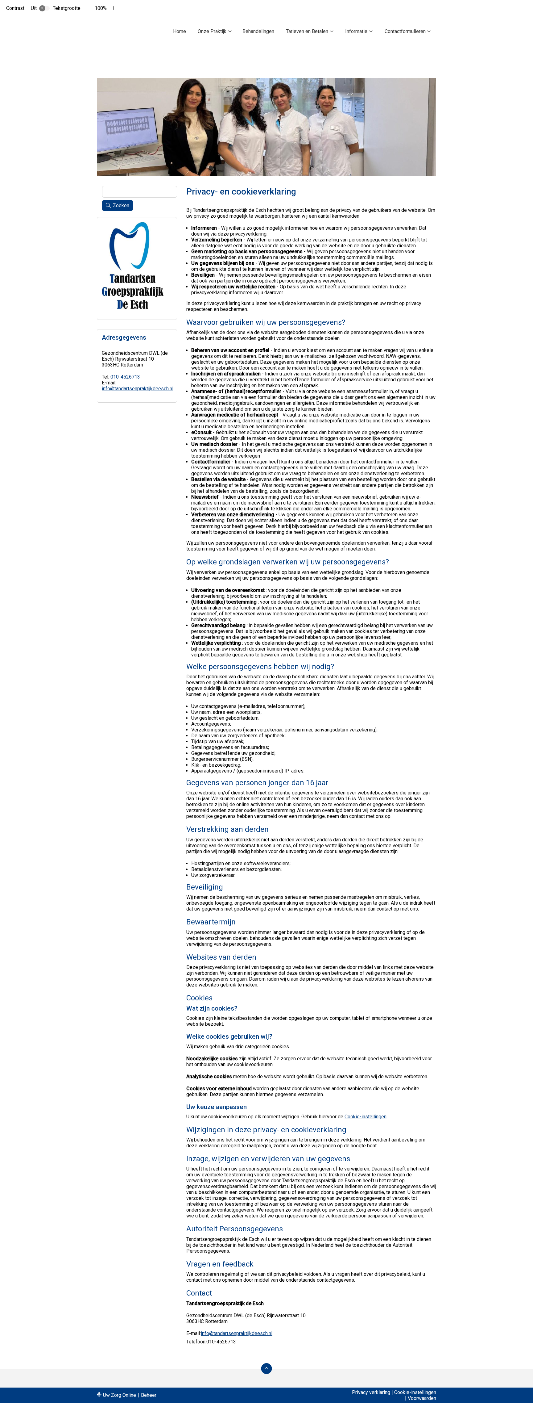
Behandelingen (258, 31)
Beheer (148, 1395)
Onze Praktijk (212, 31)
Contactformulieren (405, 31)
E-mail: (193, 1333)
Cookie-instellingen (365, 1117)
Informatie (356, 31)
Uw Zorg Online (119, 1395)
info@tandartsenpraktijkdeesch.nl (236, 1333)
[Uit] (44, 8)
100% (101, 8)
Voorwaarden (422, 1398)
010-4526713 (125, 377)
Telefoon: (196, 1342)
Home (179, 31)
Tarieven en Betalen (307, 31)
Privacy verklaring (371, 1392)
